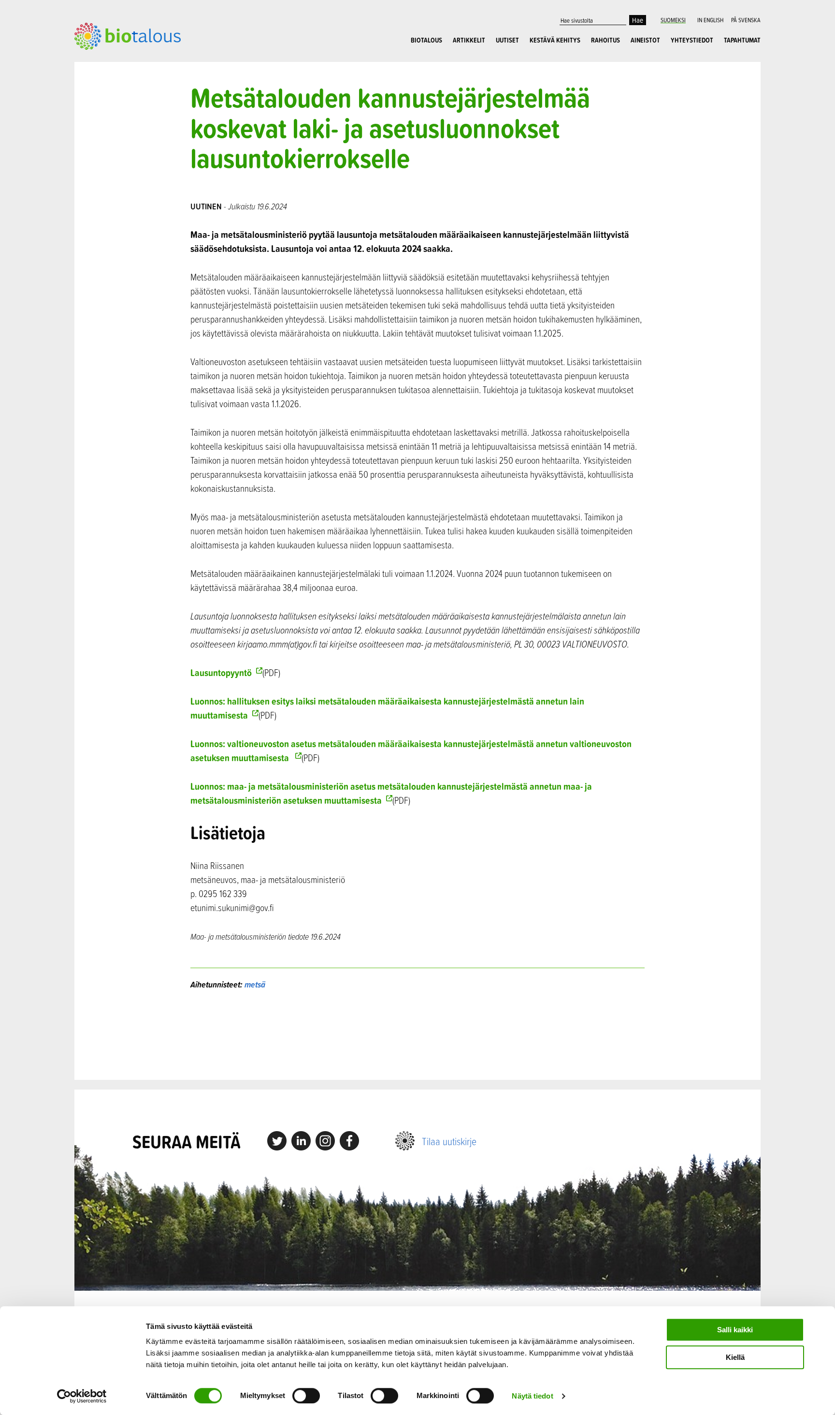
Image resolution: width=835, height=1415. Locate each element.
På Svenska (746, 19)
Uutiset (507, 40)
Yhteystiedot (692, 40)
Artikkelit (469, 40)
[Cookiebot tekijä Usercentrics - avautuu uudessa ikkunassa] (82, 1396)
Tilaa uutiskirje (449, 1141)
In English (710, 19)
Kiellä (735, 1357)
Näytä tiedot (532, 1396)
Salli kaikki (735, 1330)
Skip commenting (418, 1035)
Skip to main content (108, 60)
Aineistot (645, 40)
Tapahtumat (742, 40)
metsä (255, 984)
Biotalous (426, 40)
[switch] (306, 1395)
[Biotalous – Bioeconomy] (127, 35)
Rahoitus (605, 40)
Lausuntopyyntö (221, 672)
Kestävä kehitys (555, 40)
